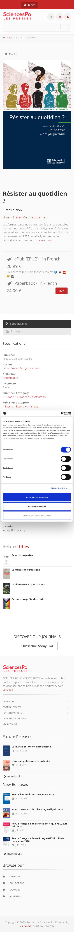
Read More (46, 240)
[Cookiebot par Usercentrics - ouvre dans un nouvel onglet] (55, 413)
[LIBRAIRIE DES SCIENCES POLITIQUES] (55, 272)
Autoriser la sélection (37, 506)
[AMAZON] (60, 272)
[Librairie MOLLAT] (12, 276)
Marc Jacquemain (34, 217)
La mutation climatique (26, 569)
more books (14, 776)
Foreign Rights (12, 707)
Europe (9, 397)
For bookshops (12, 712)
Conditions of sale (14, 718)
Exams (9, 406)
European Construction (31, 397)
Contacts (9, 701)
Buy (61, 290)
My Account (10, 724)
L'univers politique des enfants (31, 761)
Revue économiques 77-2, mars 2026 (33, 794)
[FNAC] (8, 276)
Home (9, 37)
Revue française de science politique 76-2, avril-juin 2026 (40, 825)
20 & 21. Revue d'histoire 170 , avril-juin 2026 (37, 809)
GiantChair (26, 925)
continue (8, 689)
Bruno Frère (12, 217)
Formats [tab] (15, 331)
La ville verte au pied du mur (28, 584)
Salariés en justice (23, 555)
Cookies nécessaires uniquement (37, 516)
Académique (10, 378)
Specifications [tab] (18, 323)
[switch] (66, 459)
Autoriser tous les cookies (37, 497)
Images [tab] (12, 54)
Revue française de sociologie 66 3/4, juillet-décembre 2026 (38, 840)
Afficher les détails (59, 488)
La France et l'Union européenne (31, 746)
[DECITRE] (64, 272)
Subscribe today (34, 646)
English (31, 4)
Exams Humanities (27, 406)
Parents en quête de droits (28, 599)
